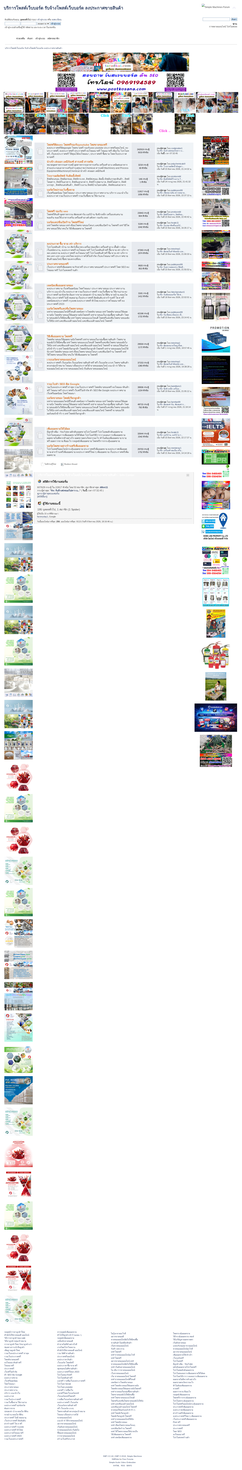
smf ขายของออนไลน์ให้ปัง (122, 1419)
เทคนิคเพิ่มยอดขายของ (60, 285)
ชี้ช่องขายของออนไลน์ (66, 1433)
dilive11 (104, 487)
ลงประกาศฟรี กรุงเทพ (14, 1427)
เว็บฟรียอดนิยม (11, 1381)
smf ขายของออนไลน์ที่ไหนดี (123, 1379)
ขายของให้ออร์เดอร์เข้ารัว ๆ (123, 1410)
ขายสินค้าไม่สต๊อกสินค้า (121, 1343)
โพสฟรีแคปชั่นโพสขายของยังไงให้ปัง (127, 1401)
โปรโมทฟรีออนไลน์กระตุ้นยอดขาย (188, 1404)
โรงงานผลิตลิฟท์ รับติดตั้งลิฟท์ (64, 175)
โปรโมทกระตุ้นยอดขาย (183, 1401)
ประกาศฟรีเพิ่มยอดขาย (183, 1407)
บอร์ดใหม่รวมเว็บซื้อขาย (60, 189)
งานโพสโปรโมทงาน (66, 1347)
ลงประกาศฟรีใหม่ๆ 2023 (68, 1372)
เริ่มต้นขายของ (179, 1343)
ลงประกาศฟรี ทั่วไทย (13, 1430)
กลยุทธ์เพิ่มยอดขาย (65, 1338)
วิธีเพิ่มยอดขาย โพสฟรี (59, 336)
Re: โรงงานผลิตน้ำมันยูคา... (172, 166)
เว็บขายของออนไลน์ (119, 1373)
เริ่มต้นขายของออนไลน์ (67, 1427)
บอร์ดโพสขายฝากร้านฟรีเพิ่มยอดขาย (67, 446)
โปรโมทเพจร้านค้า (181, 1437)
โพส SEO (177, 1431)
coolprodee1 (176, 148)
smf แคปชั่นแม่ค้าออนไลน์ (122, 1404)
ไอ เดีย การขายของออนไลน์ (123, 1370)
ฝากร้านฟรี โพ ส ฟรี (13, 1423)
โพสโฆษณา (9, 1384)
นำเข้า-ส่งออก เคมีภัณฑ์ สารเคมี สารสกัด (70, 161)
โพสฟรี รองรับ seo (57, 211)
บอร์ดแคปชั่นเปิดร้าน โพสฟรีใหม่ (65, 222)
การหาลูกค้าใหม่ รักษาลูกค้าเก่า (18, 1344)
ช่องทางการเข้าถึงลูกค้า (14, 1347)
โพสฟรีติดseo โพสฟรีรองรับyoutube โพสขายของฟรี (77, 144)
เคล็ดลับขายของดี (65, 1341)
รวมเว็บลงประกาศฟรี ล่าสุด (16, 1353)
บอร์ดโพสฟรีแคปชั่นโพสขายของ (65, 308)
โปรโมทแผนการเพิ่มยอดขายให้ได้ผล (189, 1373)
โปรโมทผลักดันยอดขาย (183, 1370)
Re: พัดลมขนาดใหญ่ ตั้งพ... (172, 345)
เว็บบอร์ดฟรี (178, 1358)
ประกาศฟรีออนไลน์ (65, 1356)
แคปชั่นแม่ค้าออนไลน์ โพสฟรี (124, 1407)
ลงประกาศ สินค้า (64, 1359)
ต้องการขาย (9, 1408)
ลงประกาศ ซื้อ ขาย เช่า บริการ (64, 243)
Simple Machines (134, 1456)
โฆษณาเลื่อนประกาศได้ (67, 1414)
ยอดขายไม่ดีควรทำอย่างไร (184, 1379)
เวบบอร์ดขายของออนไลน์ (61, 359)
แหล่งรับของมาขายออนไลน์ (185, 1346)
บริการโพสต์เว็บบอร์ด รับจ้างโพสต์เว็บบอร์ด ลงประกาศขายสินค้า (63, 8)
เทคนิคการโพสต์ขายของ (122, 1382)
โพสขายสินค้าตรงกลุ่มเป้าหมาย (71, 1411)
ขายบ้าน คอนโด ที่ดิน (13, 1414)
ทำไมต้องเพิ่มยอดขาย (182, 1385)
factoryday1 (42, 516)
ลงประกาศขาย (10, 1378)
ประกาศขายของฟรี (57, 264)
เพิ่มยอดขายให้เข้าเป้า (182, 1355)
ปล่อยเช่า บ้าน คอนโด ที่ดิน (16, 1411)
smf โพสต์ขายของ (119, 1422)
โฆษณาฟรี (9, 1365)
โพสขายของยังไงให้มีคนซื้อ (122, 1394)
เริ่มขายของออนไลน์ (119, 1346)
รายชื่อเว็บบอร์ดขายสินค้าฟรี (70, 1399)
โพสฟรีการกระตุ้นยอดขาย (184, 1397)
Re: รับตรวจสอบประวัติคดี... (172, 267)
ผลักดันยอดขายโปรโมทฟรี (184, 1367)
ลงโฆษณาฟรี (179, 1434)
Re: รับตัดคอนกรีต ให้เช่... (171, 294)
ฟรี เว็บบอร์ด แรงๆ (65, 1408)
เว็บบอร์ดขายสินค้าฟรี (67, 1405)
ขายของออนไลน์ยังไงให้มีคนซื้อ (124, 1339)
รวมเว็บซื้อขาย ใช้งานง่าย (15, 1402)
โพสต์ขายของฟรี (11, 1359)
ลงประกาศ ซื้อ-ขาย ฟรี (67, 1365)
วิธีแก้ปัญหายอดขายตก (183, 1339)
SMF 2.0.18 (108, 1456)
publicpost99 (177, 190)
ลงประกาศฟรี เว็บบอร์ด (67, 1402)
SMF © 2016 (120, 1456)
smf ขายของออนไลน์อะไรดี (123, 1355)
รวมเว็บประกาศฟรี (12, 1356)
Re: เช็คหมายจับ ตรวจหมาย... (173, 193)
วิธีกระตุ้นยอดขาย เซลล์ (183, 1336)
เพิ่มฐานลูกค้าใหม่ (12, 1350)
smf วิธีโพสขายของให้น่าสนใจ (124, 1431)
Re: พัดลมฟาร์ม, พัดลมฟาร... (172, 404)
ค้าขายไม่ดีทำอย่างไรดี (67, 1344)
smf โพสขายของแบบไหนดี (123, 1397)
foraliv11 (175, 223)
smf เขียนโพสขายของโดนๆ (123, 1425)
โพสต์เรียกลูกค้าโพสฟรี (121, 1416)
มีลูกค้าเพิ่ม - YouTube (183, 1364)
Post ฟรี (176, 1422)
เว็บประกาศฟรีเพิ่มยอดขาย (185, 1419)
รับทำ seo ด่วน (117, 1349)
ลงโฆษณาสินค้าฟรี (12, 1362)
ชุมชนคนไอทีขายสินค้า (67, 1368)
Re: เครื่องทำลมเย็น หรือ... (171, 450)
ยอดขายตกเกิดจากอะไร (183, 1382)
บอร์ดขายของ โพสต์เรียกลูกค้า (64, 398)
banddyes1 (176, 386)
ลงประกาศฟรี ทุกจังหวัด (14, 1405)
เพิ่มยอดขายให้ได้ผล (58, 428)
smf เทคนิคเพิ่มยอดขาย (121, 1437)
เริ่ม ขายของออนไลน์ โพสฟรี (123, 1376)
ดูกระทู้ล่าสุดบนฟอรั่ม (48, 493)
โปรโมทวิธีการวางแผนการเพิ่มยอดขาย (190, 1376)
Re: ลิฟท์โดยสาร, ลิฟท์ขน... (172, 214)
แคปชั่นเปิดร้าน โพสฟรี (121, 1428)
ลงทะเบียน (56, 19)
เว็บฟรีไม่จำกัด (10, 1372)
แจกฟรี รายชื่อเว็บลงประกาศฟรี (71, 1381)
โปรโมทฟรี (178, 1361)
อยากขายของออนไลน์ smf (122, 1361)
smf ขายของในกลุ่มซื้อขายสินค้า (125, 1391)
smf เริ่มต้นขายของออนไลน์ (123, 1367)
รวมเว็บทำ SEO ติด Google (63, 384)
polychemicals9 (178, 164)
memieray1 (176, 448)
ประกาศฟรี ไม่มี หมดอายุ (15, 1417)
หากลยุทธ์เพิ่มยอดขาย (67, 1332)
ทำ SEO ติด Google (13, 1375)
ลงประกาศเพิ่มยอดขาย (183, 1410)
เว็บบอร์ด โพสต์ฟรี (65, 1362)
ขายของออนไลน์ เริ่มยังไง (68, 1430)
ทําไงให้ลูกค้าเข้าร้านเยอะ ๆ (69, 1335)
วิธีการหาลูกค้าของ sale (14, 1338)
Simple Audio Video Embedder (122, 1462)
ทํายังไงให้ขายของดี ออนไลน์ (16, 1335)
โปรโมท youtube (65, 1387)
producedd (176, 176)
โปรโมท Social (64, 1384)
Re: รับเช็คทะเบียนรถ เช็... (171, 315)
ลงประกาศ (9, 1396)
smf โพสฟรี (116, 1352)
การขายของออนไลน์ (66, 1436)
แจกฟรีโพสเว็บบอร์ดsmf (68, 1393)
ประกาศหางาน (10, 1390)
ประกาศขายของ (11, 1387)
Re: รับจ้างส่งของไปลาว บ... (172, 151)
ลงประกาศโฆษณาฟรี (13, 1433)
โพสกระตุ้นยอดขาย (181, 1333)
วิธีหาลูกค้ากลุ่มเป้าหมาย (15, 1341)
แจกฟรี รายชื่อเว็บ (65, 1390)
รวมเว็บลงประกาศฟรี (13, 1439)
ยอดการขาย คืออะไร (182, 1391)
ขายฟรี (176, 1388)
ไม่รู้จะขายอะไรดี (118, 1333)
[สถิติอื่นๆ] (42, 496)
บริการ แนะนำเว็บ (12, 1393)
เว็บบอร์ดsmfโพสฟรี (66, 1396)
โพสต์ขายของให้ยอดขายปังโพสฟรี (126, 1388)
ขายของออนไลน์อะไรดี (183, 1349)
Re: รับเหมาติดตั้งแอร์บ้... (171, 225)
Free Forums (127, 1459)
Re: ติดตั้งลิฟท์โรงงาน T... (171, 179)
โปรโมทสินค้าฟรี (64, 1378)
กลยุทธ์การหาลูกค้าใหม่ (14, 1332)
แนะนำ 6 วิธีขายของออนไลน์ (69, 1420)
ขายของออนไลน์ (64, 1417)
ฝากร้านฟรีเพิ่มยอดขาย (183, 1413)
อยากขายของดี (117, 1336)
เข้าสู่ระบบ (42, 19)
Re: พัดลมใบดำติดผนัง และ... (172, 251)
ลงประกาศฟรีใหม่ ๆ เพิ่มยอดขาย (187, 1416)
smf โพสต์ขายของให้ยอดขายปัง (125, 1385)
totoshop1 (175, 249)
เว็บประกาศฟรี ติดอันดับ (15, 1420)
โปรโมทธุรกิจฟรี (64, 1375)
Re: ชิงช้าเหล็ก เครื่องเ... (170, 389)
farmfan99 (175, 402)
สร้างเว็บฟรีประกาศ (66, 1439)
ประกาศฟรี (9, 1368)
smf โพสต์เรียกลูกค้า (120, 1413)
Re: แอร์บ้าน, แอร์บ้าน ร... (171, 435)
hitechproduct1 (178, 292)
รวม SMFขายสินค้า (65, 1353)
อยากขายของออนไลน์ (66, 1423)
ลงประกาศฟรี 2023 (13, 1436)
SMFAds (115, 1459)
